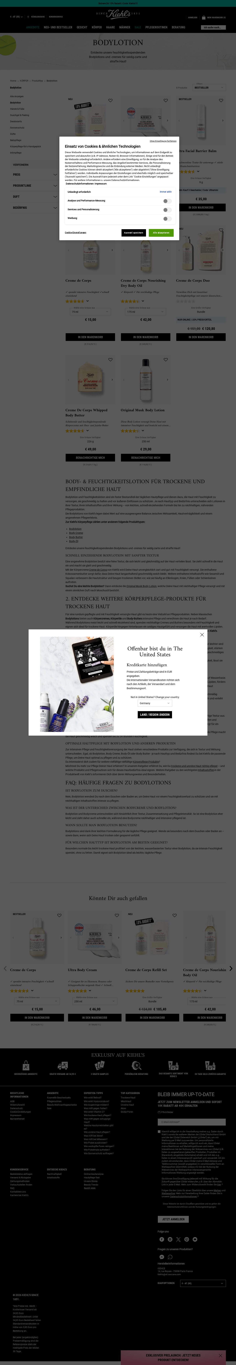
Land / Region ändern (155, 714)
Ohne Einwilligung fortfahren (163, 141)
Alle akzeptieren (161, 232)
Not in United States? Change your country (155, 697)
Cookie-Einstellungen (75, 232)
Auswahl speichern (133, 232)
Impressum (101, 183)
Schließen (202, 634)
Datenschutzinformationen (80, 183)
